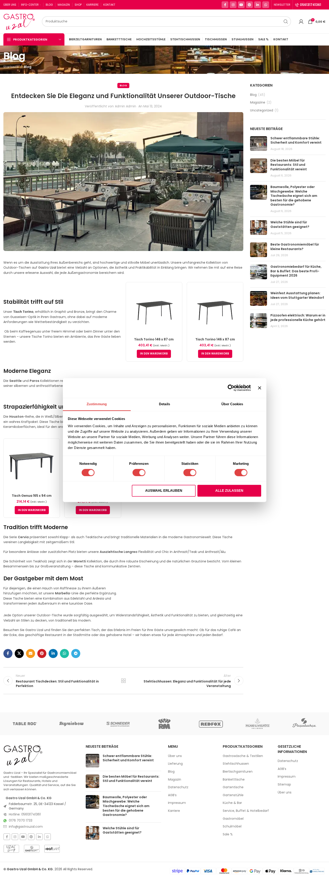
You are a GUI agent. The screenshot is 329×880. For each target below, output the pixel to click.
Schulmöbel (232, 826)
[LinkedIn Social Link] (257, 4)
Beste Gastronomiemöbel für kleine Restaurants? (294, 246)
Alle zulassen (229, 491)
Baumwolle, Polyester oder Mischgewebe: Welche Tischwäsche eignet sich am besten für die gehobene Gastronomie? (293, 196)
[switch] (139, 472)
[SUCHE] (286, 21)
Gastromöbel (233, 819)
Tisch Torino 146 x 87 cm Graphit (215, 341)
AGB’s (172, 795)
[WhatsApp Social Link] (265, 4)
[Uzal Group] (11, 849)
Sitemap (284, 784)
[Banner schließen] (259, 388)
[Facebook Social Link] (225, 4)
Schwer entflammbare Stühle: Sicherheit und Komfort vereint (296, 140)
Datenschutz (178, 787)
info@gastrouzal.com (26, 826)
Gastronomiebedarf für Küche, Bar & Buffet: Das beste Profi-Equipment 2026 (296, 271)
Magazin (174, 779)
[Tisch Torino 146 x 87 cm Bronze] (154, 310)
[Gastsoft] (32, 849)
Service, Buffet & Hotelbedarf (246, 811)
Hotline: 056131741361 (25, 814)
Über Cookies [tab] (232, 404)
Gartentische (233, 787)
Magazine (257, 102)
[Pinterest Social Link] (249, 4)
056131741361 (310, 5)
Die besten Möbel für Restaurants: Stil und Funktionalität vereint (288, 164)
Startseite (11, 67)
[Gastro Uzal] (23, 755)
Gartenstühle (233, 795)
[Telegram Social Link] (75, 653)
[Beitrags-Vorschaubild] (258, 143)
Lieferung (175, 764)
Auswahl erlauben (163, 491)
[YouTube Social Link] (241, 4)
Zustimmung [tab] (97, 404)
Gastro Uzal (47, 267)
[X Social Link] (19, 653)
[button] (154, 354)
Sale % (228, 834)
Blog (27, 67)
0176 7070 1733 (20, 820)
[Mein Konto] (301, 21)
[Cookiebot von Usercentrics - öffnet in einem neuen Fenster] (231, 387)
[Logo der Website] (20, 21)
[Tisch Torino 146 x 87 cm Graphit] (215, 310)
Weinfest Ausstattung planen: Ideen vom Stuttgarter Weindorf (297, 295)
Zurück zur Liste (123, 680)
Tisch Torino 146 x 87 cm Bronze (154, 341)
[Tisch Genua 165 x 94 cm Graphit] (31, 466)
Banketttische (234, 779)
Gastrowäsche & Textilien (243, 756)
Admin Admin (125, 106)
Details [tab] (164, 404)
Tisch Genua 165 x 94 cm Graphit (32, 497)
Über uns (175, 756)
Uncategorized (261, 110)
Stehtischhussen (236, 764)
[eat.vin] (52, 849)
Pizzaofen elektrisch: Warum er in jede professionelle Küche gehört (297, 317)
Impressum (177, 803)
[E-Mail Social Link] (30, 653)
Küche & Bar (232, 803)
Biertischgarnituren (238, 771)
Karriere (174, 811)
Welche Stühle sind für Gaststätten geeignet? (289, 224)
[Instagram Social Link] (233, 4)
